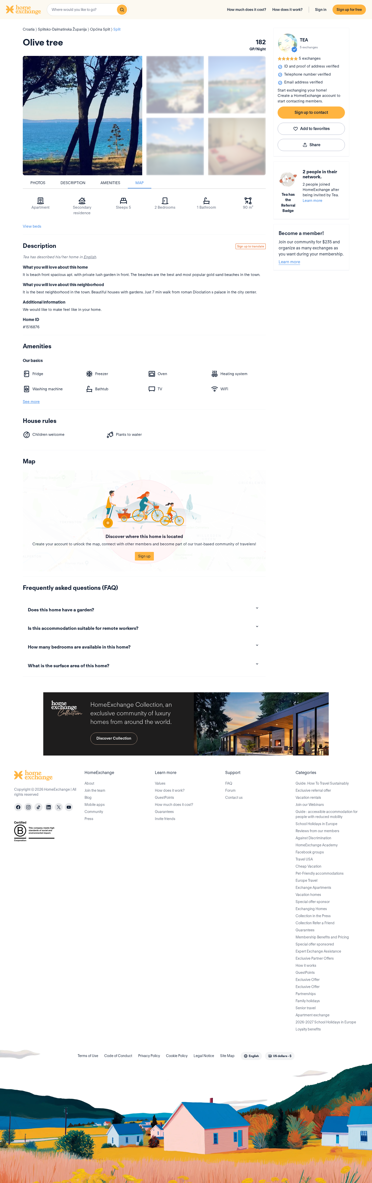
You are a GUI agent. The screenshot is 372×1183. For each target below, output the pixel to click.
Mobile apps (95, 805)
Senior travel (306, 1008)
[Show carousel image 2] (237, 85)
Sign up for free (349, 10)
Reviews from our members (317, 831)
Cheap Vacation (308, 866)
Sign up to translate (250, 246)
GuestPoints (164, 797)
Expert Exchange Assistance (318, 951)
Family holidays (308, 1001)
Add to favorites (315, 128)
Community (94, 812)
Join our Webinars (310, 805)
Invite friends (165, 819)
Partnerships (306, 994)
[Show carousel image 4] (237, 146)
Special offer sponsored (315, 944)
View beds (32, 226)
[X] (59, 807)
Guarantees (164, 812)
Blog (88, 797)
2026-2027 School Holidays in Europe (326, 1022)
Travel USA (304, 859)
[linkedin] (49, 807)
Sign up (144, 556)
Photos (37, 183)
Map (139, 183)
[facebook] (18, 807)
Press (89, 819)
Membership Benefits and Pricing (322, 937)
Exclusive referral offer (313, 790)
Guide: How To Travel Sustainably (322, 783)
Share (314, 144)
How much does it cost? (246, 10)
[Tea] (288, 43)
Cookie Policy (177, 1056)
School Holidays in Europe (316, 824)
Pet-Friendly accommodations (320, 873)
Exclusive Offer (308, 980)
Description (72, 183)
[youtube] (69, 807)
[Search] (122, 10)
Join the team (95, 790)
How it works (306, 965)
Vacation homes (308, 895)
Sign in (320, 10)
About (89, 783)
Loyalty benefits (308, 1029)
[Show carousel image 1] (175, 85)
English (90, 257)
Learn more (312, 200)
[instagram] (28, 807)
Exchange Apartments (313, 888)
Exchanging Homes (311, 909)
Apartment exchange (312, 1015)
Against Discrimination (313, 838)
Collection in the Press (313, 916)
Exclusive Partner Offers (315, 958)
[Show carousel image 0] (82, 115)
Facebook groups (310, 852)
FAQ (228, 783)
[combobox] (87, 10)
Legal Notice (204, 1056)
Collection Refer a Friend (315, 923)
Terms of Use (88, 1056)
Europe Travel (306, 880)
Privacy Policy (149, 1056)
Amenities (110, 183)
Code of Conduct (118, 1056)
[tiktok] (38, 807)
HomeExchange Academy (317, 845)
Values (160, 783)
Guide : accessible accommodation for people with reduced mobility (327, 814)
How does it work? (287, 10)
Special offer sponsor (313, 902)
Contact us (234, 797)
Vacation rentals (308, 797)
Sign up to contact (311, 112)
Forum (230, 790)
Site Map (227, 1056)
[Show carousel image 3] (175, 146)
